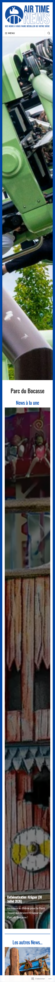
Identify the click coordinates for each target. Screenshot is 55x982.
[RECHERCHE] (47, 33)
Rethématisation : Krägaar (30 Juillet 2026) (24, 899)
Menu (11, 33)
